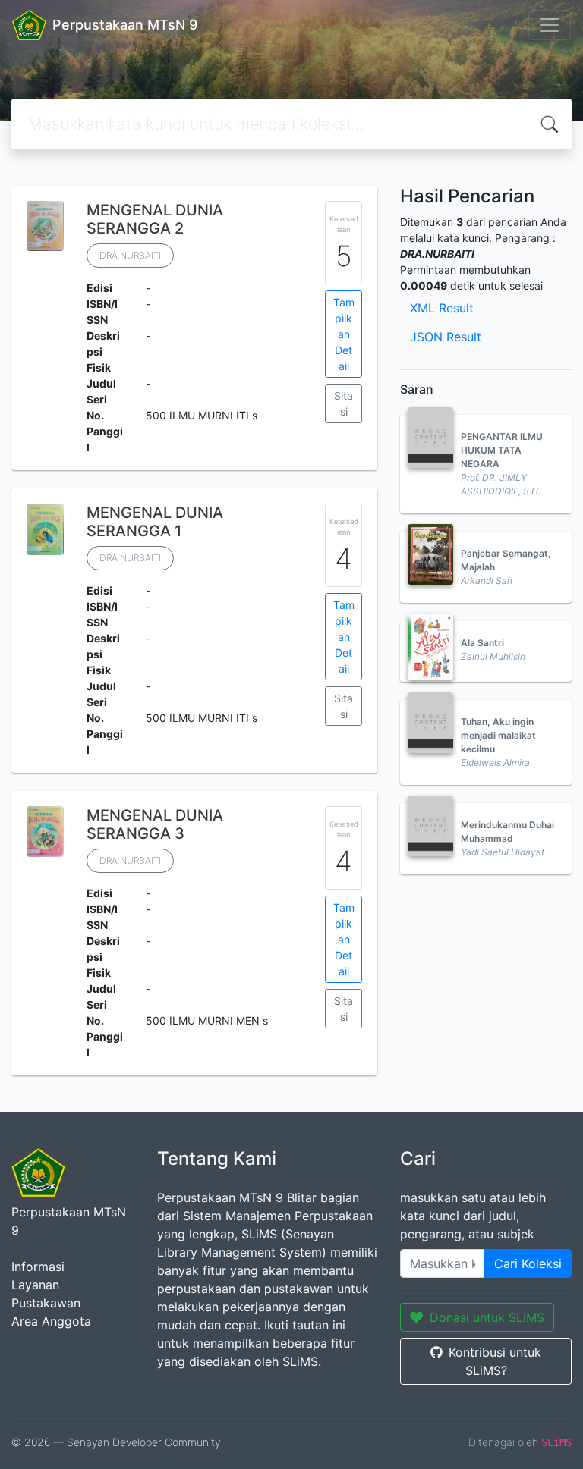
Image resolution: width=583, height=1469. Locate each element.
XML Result (442, 307)
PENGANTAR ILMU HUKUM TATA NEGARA (502, 450)
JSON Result (445, 336)
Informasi (38, 1266)
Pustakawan (45, 1302)
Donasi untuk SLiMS (487, 1317)
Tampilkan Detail (344, 334)
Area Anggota (51, 1321)
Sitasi (343, 403)
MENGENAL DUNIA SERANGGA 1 (155, 522)
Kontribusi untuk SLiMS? (495, 1361)
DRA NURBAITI (130, 557)
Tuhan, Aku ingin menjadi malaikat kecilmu (498, 735)
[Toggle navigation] (549, 25)
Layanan (35, 1284)
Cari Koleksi (528, 1263)
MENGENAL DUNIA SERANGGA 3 (155, 824)
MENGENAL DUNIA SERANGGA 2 (155, 219)
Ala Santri (482, 642)
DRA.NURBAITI (130, 255)
